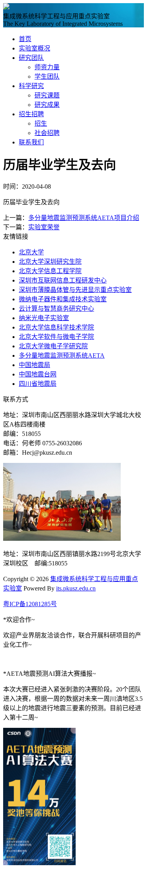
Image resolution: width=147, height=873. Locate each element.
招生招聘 (31, 114)
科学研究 (31, 86)
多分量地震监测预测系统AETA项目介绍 (83, 217)
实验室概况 (34, 48)
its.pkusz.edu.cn (76, 588)
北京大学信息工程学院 (50, 271)
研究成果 (47, 104)
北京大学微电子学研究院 (53, 346)
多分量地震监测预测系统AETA (62, 355)
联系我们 (31, 142)
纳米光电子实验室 (44, 318)
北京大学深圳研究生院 (50, 261)
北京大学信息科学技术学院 (56, 327)
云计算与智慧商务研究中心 (56, 308)
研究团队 (31, 57)
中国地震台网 (37, 374)
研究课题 (47, 95)
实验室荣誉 (44, 227)
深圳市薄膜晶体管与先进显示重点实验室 (75, 289)
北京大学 (31, 252)
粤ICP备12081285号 (30, 604)
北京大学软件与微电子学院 (56, 336)
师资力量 (47, 67)
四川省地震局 (37, 383)
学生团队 (47, 76)
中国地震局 (34, 365)
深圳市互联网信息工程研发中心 (63, 280)
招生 (40, 123)
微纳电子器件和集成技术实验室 (63, 299)
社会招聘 (47, 133)
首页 (25, 39)
